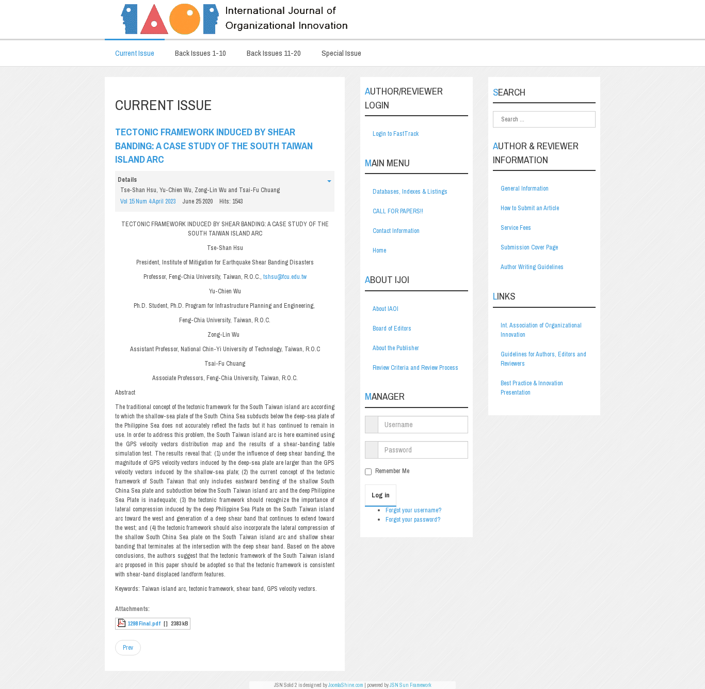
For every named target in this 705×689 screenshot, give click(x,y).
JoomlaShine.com (345, 685)
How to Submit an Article (530, 208)
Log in (381, 495)
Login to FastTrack (396, 134)
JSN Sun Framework (410, 685)
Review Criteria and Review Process (415, 368)
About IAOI (385, 309)
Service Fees (516, 228)
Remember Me (392, 471)
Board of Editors (392, 328)
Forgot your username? (413, 510)
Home (379, 250)
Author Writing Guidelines (532, 267)
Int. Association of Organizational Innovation (541, 330)
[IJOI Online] (352, 19)
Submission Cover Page (529, 247)
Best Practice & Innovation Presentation (532, 388)
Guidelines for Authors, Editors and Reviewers (543, 359)
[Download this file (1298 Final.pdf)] (122, 623)
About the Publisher (396, 348)
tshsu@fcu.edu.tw (285, 277)
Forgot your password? (413, 519)
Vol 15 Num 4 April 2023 (147, 201)
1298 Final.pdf (144, 623)
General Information (525, 188)
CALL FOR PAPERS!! (398, 211)
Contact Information (396, 231)
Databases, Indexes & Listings (410, 191)
